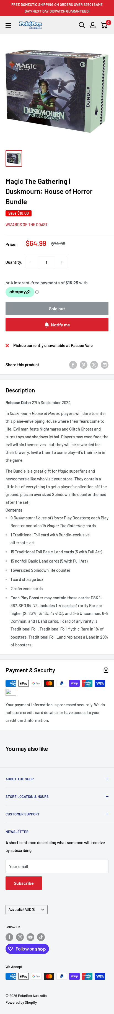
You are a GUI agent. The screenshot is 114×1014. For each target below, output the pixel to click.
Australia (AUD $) (22, 909)
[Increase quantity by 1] (61, 262)
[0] (103, 25)
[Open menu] (8, 25)
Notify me (60, 324)
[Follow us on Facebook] (9, 937)
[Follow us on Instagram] (20, 937)
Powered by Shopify (21, 1002)
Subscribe (24, 883)
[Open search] (82, 25)
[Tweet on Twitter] (94, 364)
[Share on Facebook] (73, 364)
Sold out (57, 308)
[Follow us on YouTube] (30, 937)
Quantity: (14, 262)
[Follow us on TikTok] (41, 937)
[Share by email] (104, 364)
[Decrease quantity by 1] (32, 262)
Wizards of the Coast (27, 224)
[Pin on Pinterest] (83, 364)
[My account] (92, 25)
